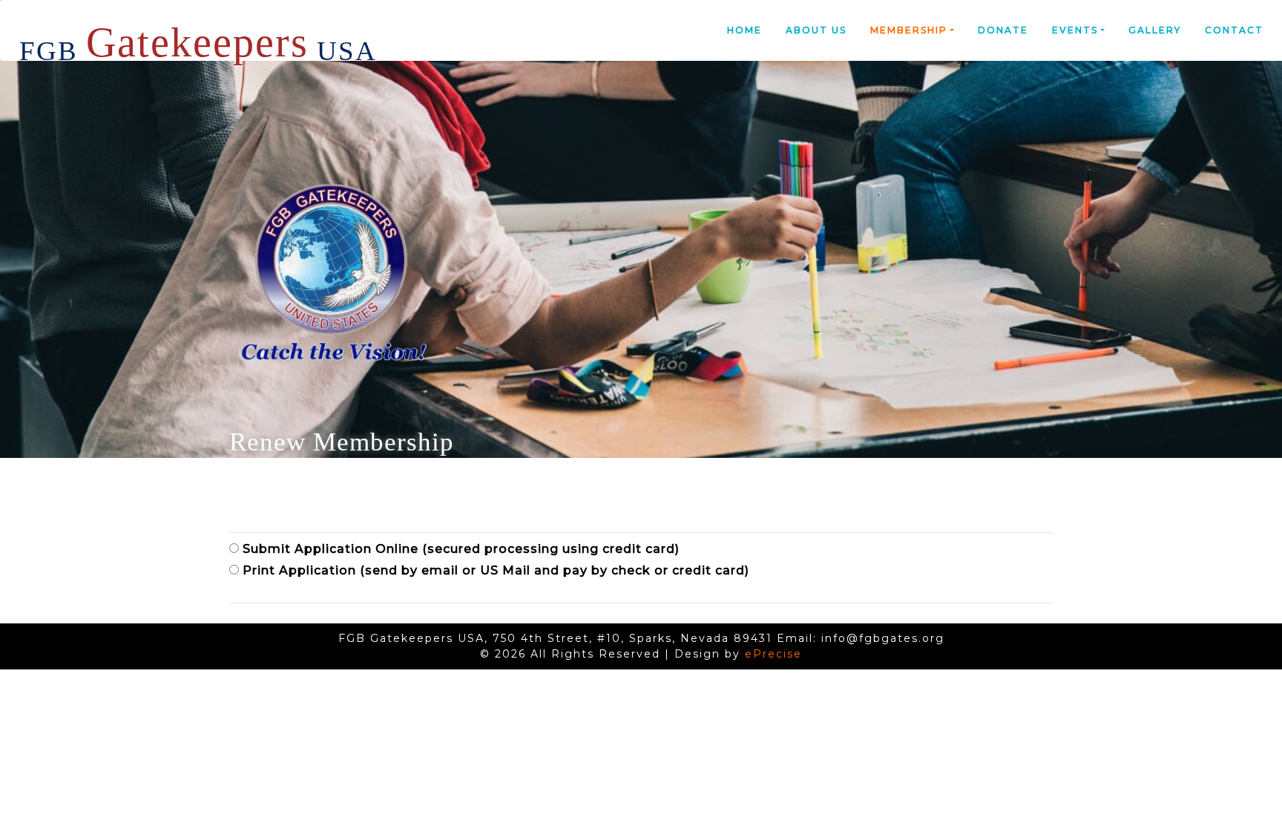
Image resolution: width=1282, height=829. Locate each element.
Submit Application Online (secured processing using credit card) (459, 549)
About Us (816, 30)
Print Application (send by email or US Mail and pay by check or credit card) (494, 570)
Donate (1003, 30)
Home (744, 30)
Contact (1234, 30)
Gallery (1154, 30)
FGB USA (198, 36)
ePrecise (773, 654)
